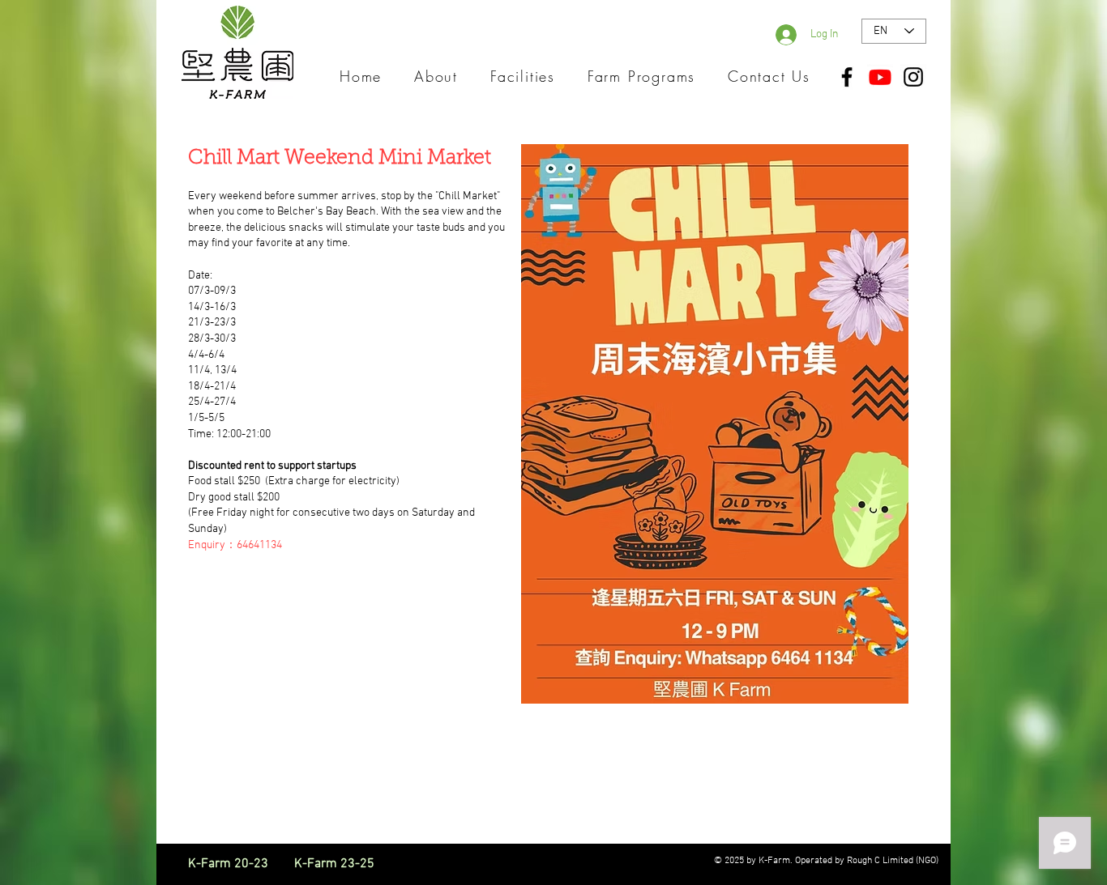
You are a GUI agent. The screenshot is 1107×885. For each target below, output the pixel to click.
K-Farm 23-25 (334, 864)
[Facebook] (847, 77)
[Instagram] (913, 77)
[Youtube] (880, 77)
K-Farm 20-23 (239, 864)
